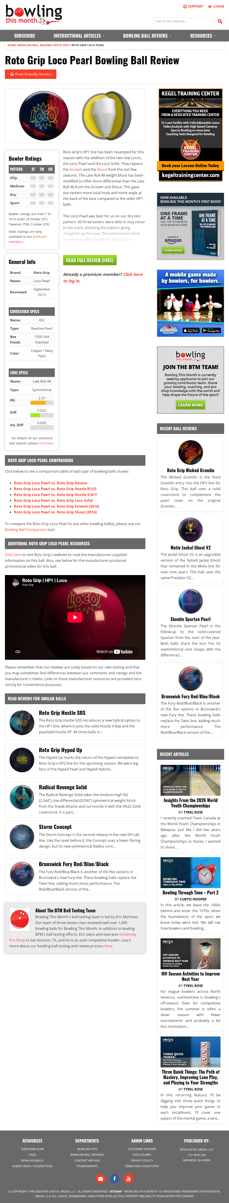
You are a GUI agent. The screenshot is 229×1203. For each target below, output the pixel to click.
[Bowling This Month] (34, 22)
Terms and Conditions (142, 1166)
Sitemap (116, 1191)
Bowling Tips (87, 1149)
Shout (102, 169)
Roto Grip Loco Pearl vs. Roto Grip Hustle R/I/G (55, 488)
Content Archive (87, 1160)
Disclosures (142, 1155)
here (108, 945)
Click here (13, 554)
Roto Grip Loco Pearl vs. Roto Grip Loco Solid (53, 500)
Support (195, 6)
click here (46, 443)
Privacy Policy (142, 1160)
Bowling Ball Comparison (26, 529)
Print (33, 74)
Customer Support (142, 1149)
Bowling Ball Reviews (35, 45)
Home (12, 45)
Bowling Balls (32, 1160)
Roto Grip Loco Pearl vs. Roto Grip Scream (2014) (56, 506)
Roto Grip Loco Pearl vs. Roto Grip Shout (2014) (55, 512)
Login (218, 6)
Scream (76, 169)
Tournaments (87, 1166)
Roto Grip (61, 45)
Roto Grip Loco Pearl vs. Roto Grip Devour (51, 482)
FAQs (32, 1155)
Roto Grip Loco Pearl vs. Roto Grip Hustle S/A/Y (55, 494)
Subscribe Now (32, 1149)
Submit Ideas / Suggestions (32, 1166)
